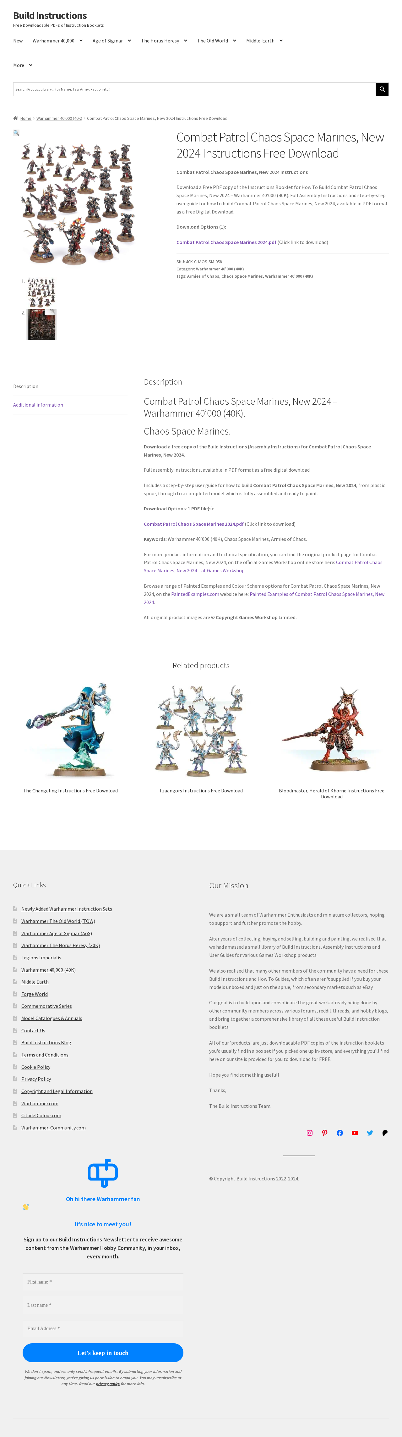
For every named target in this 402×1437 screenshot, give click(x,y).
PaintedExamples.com (195, 594)
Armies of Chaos (203, 276)
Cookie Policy (35, 1067)
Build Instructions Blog (46, 1042)
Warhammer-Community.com (53, 1127)
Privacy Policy (36, 1079)
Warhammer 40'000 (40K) (59, 118)
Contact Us (33, 1030)
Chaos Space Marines (242, 276)
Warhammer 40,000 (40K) (48, 970)
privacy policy (108, 1383)
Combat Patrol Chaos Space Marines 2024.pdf (226, 242)
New (18, 40)
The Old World (212, 40)
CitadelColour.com (41, 1115)
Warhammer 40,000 (53, 40)
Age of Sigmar (108, 40)
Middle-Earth (260, 40)
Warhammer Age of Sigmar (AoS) (56, 933)
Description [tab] (25, 386)
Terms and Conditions (44, 1054)
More (18, 65)
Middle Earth (35, 982)
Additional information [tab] (38, 405)
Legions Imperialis (41, 957)
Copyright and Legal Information (57, 1091)
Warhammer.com (39, 1103)
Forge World (34, 994)
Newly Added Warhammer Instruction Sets (66, 909)
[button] (16, 133)
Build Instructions (50, 15)
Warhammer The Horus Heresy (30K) (60, 945)
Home (25, 118)
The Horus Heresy (160, 40)
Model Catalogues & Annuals (51, 1018)
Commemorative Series (46, 1006)
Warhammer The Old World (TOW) (58, 921)
